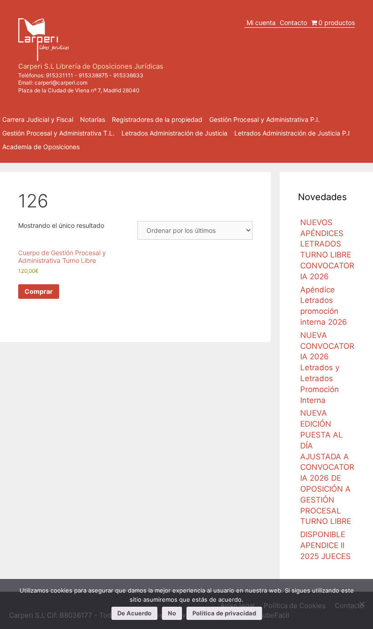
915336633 (128, 75)
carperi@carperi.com (61, 82)
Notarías (92, 119)
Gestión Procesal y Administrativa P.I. (264, 119)
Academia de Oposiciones (41, 147)
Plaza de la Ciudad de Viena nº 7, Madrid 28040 (79, 90)
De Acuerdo (134, 613)
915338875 (93, 75)
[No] (361, 604)
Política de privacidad (224, 613)
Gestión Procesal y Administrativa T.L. (58, 133)
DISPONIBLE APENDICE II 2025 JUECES (325, 545)
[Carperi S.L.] (43, 39)
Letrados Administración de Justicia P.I (292, 133)
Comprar (39, 291)
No (172, 613)
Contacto (293, 22)
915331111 (59, 75)
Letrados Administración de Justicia (174, 133)
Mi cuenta (261, 22)
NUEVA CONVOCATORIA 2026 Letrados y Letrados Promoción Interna (327, 368)
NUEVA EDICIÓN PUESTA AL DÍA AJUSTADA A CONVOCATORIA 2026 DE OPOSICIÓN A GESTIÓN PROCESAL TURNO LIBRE (327, 467)
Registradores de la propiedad (157, 119)
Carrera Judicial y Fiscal (37, 119)
